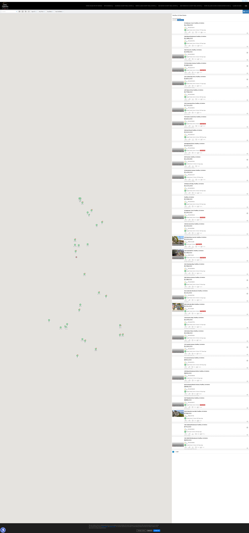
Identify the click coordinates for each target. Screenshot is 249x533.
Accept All (156, 530)
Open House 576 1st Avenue (94, 5)
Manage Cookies (141, 530)
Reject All (150, 530)
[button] (2, 530)
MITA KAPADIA (108, 5)
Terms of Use (112, 526)
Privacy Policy (105, 526)
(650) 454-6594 (238, 5)
